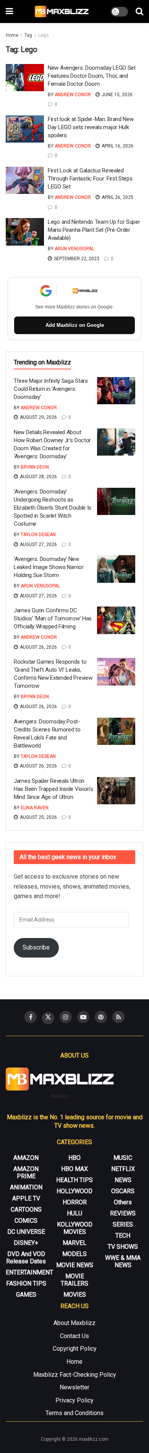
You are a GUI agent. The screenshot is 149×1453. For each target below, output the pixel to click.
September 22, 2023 (76, 258)
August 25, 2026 (38, 817)
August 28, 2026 (38, 476)
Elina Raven (35, 807)
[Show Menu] (9, 11)
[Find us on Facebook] (30, 1017)
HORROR (75, 1202)
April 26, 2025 (116, 197)
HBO (74, 1157)
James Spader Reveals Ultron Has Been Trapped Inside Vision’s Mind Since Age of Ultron (53, 788)
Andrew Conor (73, 94)
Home (12, 35)
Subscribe (36, 947)
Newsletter (74, 1387)
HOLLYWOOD (74, 1191)
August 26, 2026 (38, 647)
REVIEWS (123, 1213)
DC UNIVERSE (26, 1231)
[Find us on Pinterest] (101, 1017)
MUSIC (122, 1157)
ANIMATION (26, 1187)
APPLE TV (26, 1198)
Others (123, 1202)
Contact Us (74, 1336)
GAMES (26, 1294)
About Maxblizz (74, 1323)
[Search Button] (139, 11)
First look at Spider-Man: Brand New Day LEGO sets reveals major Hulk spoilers (91, 127)
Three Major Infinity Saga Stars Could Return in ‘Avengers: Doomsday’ (51, 388)
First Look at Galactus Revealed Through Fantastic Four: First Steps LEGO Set (90, 178)
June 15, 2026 (116, 94)
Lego (43, 35)
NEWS (123, 1180)
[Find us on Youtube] (83, 1017)
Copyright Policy (75, 1348)
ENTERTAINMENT (29, 1272)
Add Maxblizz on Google (74, 325)
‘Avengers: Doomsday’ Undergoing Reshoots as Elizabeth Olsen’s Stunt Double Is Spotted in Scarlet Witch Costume (52, 507)
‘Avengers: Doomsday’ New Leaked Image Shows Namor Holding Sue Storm (49, 567)
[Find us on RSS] (118, 1017)
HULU (74, 1213)
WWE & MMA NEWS (123, 1261)
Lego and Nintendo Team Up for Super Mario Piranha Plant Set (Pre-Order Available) (94, 229)
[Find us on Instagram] (66, 1017)
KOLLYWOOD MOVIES (74, 1228)
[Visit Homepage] (62, 11)
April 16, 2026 (116, 146)
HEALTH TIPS (74, 1180)
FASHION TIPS (26, 1283)
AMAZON (26, 1157)
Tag (28, 35)
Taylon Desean (38, 534)
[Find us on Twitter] (48, 1018)
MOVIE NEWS (74, 1265)
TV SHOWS (123, 1246)
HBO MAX (74, 1169)
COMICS (26, 1220)
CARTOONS (26, 1209)
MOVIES (74, 1294)
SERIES (123, 1224)
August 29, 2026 (38, 417)
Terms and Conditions (74, 1413)
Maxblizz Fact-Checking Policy (74, 1374)
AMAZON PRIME (26, 1172)
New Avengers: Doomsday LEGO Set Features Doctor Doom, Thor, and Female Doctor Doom (92, 75)
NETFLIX (123, 1169)
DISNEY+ (26, 1242)
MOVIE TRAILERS (74, 1280)
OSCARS (122, 1191)
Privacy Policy (74, 1400)
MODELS (74, 1254)
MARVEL (74, 1242)
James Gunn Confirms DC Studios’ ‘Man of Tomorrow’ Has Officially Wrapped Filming (53, 618)
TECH (122, 1235)
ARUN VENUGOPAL (74, 248)
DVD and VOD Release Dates (26, 1257)
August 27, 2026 (38, 544)
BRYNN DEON (35, 467)
